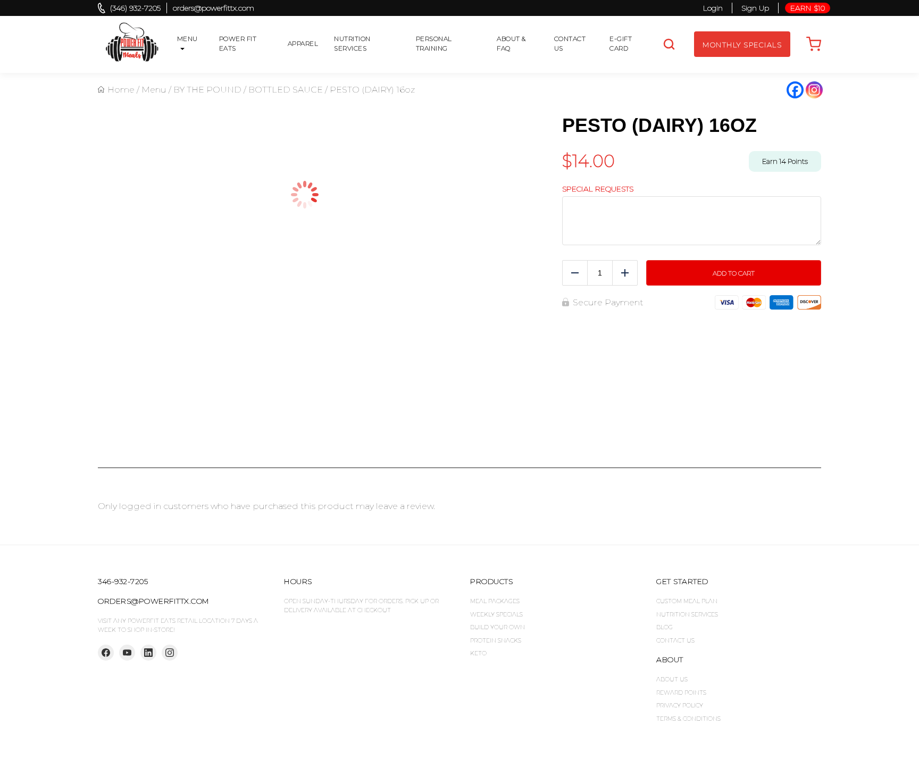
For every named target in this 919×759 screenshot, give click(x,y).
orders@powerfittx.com (213, 8)
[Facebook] (795, 89)
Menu (153, 90)
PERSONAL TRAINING (434, 43)
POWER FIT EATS (238, 43)
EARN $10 (807, 8)
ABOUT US (672, 679)
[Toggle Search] (669, 44)
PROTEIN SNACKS (495, 640)
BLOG (664, 627)
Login (713, 8)
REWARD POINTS (681, 692)
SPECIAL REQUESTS (597, 189)
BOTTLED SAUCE (285, 90)
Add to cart (734, 297)
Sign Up (755, 8)
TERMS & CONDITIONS (688, 718)
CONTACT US (570, 43)
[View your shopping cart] (813, 44)
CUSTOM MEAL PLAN (686, 601)
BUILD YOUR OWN (497, 627)
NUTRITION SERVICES (352, 43)
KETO (478, 653)
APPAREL (303, 43)
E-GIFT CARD (620, 43)
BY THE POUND (207, 90)
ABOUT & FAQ (511, 43)
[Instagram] (814, 89)
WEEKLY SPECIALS (496, 614)
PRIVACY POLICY (679, 705)
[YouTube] (127, 653)
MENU (187, 39)
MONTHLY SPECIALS (742, 44)
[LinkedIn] (148, 653)
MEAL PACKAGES (495, 601)
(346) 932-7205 (135, 8)
